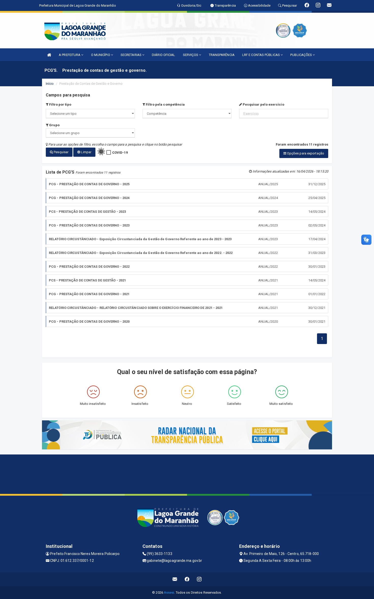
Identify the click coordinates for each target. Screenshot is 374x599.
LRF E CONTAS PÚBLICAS (261, 55)
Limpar (85, 152)
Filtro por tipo (59, 104)
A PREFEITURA (70, 55)
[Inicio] (49, 54)
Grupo (54, 125)
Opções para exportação (305, 153)
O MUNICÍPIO (101, 55)
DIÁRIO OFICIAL (163, 55)
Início (50, 83)
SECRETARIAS (131, 55)
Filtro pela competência (165, 104)
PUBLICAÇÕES (301, 55)
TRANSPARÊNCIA (222, 55)
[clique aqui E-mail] (174, 579)
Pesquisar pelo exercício (263, 104)
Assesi (169, 592)
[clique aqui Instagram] (199, 579)
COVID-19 (120, 152)
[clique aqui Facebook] (187, 579)
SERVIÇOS (191, 55)
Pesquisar (60, 152)
